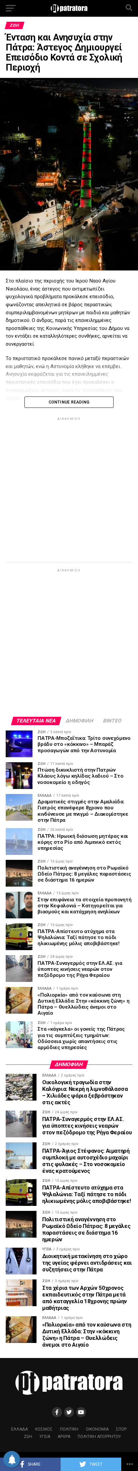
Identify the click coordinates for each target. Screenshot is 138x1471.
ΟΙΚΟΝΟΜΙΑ (97, 1429)
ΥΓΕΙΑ (45, 1436)
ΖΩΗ (28, 1436)
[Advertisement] (69, 491)
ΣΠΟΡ (121, 1429)
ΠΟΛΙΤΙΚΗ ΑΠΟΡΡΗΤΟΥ (99, 1436)
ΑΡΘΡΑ (64, 1436)
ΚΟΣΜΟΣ (44, 1429)
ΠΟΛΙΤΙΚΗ (69, 1429)
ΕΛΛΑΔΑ (19, 1429)
